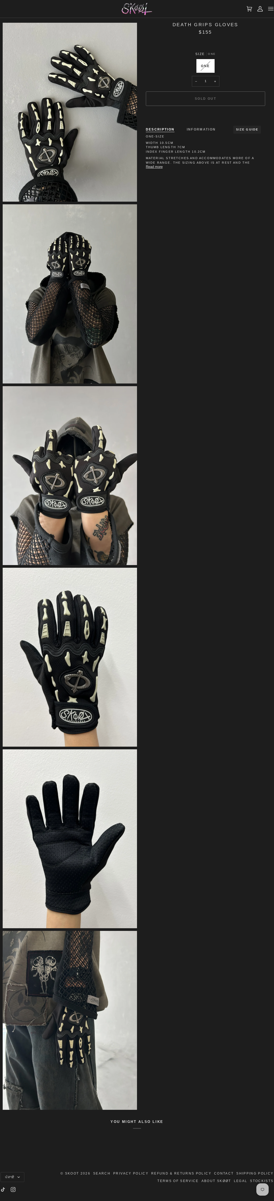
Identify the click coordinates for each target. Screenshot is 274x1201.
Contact (224, 1173)
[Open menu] (268, 9)
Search (102, 1173)
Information (201, 129)
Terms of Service (178, 1181)
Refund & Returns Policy (181, 1173)
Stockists (261, 1181)
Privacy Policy (131, 1173)
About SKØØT (216, 1181)
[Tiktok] (3, 1189)
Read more (154, 167)
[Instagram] (13, 1189)
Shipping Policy (254, 1173)
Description (160, 129)
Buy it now (205, 117)
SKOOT (72, 1173)
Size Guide (247, 129)
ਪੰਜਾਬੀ (10, 1177)
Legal (241, 1181)
